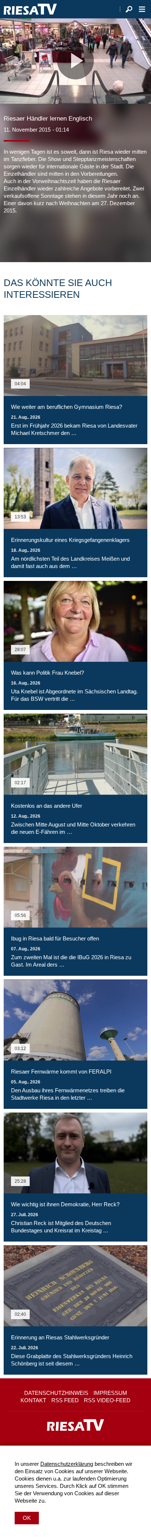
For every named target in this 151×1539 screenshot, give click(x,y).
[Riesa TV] (30, 9)
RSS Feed (65, 1400)
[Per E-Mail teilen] (56, 236)
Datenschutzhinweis (56, 1393)
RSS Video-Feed (107, 1400)
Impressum (110, 1393)
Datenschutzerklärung (66, 1464)
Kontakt (33, 1400)
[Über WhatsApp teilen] (41, 236)
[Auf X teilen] (25, 236)
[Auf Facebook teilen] (11, 236)
